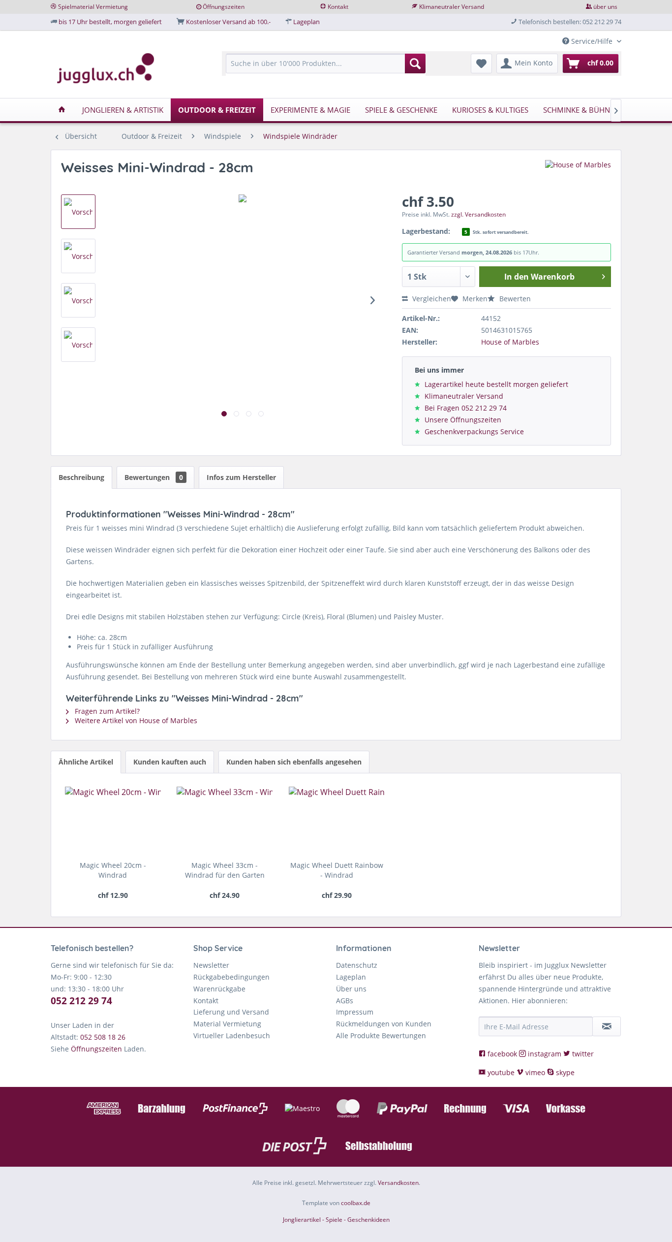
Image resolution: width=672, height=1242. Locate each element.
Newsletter (211, 965)
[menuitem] (326, 68)
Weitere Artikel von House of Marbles (135, 720)
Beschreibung (81, 477)
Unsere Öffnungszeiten (463, 419)
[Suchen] (415, 63)
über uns (605, 6)
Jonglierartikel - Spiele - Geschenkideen (336, 1219)
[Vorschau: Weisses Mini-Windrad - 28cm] (78, 211)
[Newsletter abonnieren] (606, 1026)
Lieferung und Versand (231, 1012)
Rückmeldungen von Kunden (383, 1023)
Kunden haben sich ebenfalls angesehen (294, 761)
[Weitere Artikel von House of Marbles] (578, 177)
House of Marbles (510, 342)
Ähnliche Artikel (86, 761)
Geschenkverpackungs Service (474, 431)
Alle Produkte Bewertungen (381, 1035)
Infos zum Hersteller (241, 477)
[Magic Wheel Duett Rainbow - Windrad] (337, 821)
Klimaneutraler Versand (451, 6)
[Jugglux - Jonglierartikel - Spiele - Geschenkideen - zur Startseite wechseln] (106, 68)
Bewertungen (153, 477)
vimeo (535, 1072)
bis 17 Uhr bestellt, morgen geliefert (110, 21)
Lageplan (306, 21)
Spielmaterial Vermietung (93, 6)
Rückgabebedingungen (231, 977)
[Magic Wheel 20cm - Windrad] (113, 821)
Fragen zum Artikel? (106, 711)
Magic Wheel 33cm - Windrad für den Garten (225, 870)
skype (564, 1072)
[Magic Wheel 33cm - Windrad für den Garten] (225, 821)
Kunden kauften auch (169, 761)
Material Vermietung (227, 1023)
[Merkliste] (481, 63)
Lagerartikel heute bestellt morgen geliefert (496, 384)
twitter (582, 1053)
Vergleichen (430, 298)
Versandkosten (398, 1182)
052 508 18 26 (102, 1037)
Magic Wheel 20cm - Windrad (113, 870)
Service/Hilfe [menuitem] (591, 41)
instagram (544, 1053)
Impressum (354, 1012)
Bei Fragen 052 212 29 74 (466, 408)
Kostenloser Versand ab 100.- (228, 21)
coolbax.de (355, 1203)
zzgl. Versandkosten (478, 214)
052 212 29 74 (81, 1000)
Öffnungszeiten (223, 6)
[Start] (62, 109)
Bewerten (514, 298)
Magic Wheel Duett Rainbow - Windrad (336, 870)
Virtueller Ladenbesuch (231, 1035)
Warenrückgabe (219, 988)
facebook (502, 1053)
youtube (501, 1072)
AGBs (344, 1000)
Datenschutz (356, 965)
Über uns (351, 988)
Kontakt (338, 6)
